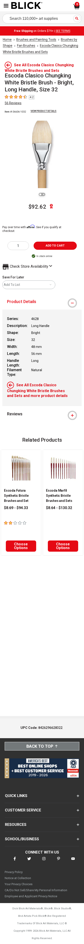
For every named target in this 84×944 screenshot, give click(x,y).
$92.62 (37, 206)
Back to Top (39, 746)
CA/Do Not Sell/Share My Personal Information (36, 890)
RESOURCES (15, 824)
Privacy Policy (14, 872)
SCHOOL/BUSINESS (22, 839)
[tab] (42, 302)
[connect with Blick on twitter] (29, 861)
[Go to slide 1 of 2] (40, 194)
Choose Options (21, 546)
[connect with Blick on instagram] (44, 861)
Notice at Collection (18, 878)
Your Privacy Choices (18, 884)
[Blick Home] (26, 6)
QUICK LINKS (16, 796)
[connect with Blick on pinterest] (58, 861)
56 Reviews (13, 103)
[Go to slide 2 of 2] (43, 194)
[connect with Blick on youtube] (73, 861)
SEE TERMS (63, 31)
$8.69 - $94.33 (16, 508)
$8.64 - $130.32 (59, 508)
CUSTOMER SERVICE (23, 810)
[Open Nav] (6, 5)
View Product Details (43, 111)
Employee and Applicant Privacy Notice (31, 896)
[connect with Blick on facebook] (14, 861)
